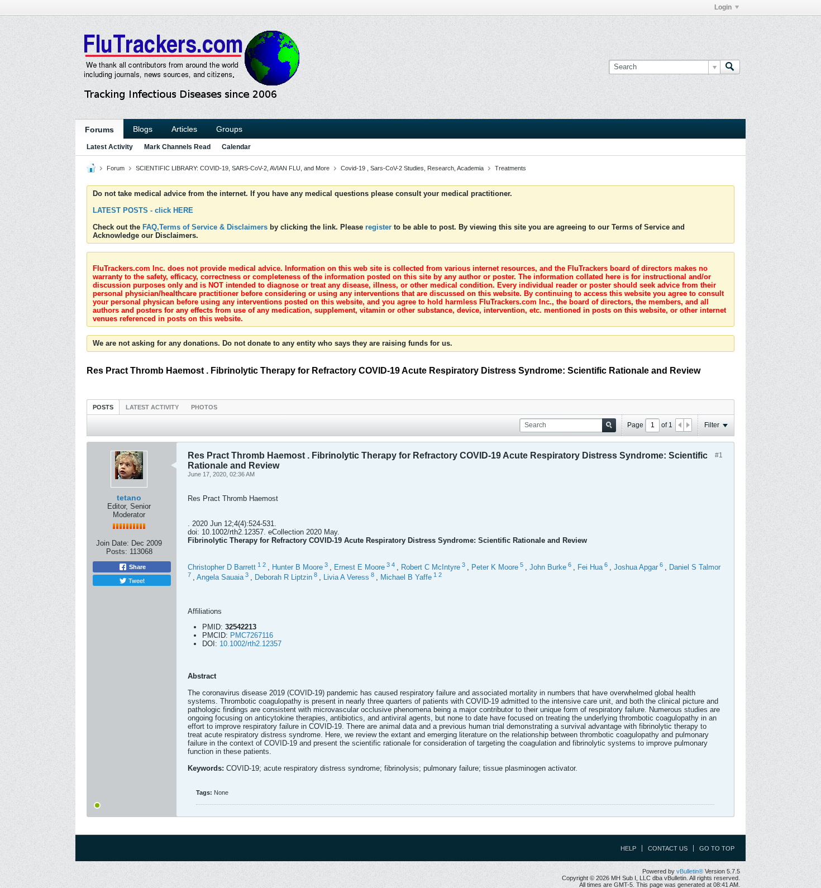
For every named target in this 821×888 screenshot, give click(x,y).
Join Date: (112, 543)
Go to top (716, 848)
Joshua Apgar (636, 567)
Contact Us (668, 848)
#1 (719, 455)
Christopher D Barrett (222, 567)
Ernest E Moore (359, 567)
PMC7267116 (251, 635)
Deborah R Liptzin (283, 578)
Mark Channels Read (177, 147)
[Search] (730, 67)
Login (723, 7)
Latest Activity (110, 147)
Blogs (142, 129)
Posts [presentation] (103, 407)
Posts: (116, 551)
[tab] (103, 406)
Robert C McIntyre (430, 567)
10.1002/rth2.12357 (250, 643)
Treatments (510, 168)
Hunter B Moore (297, 567)
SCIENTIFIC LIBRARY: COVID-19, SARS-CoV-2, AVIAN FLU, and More (233, 168)
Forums (99, 129)
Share (136, 567)
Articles (184, 129)
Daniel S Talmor (694, 567)
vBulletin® (689, 871)
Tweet (136, 580)
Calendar (236, 147)
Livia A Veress (346, 578)
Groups (229, 129)
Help (628, 848)
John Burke (547, 567)
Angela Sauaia (220, 578)
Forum (116, 168)
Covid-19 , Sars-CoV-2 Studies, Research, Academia (412, 168)
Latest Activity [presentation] (152, 407)
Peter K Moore (494, 567)
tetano (129, 497)
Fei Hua (590, 567)
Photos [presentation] (204, 407)
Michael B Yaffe (406, 578)
